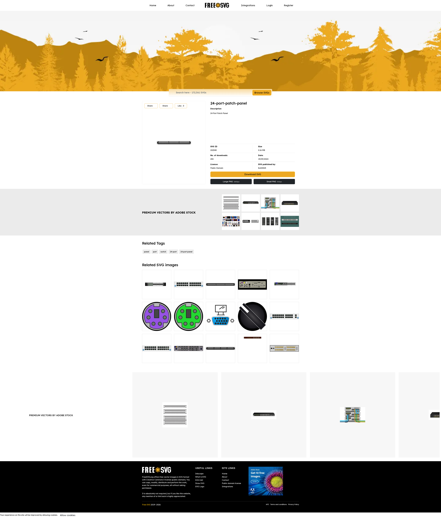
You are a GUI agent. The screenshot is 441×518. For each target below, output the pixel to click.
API (267, 504)
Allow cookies (67, 515)
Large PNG (231, 181)
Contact (190, 5)
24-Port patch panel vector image (221, 358)
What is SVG (200, 477)
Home (153, 5)
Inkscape (199, 473)
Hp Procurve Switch (281, 296)
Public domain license (231, 483)
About (170, 5)
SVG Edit (199, 480)
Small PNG (274, 181)
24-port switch (151, 296)
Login (269, 5)
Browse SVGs (261, 92)
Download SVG (252, 174)
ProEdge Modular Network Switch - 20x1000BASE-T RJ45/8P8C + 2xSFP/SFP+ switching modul (284, 323)
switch (163, 252)
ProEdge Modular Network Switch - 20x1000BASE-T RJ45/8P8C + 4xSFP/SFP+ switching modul (157, 355)
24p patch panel (215, 296)
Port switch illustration (282, 360)
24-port (173, 252)
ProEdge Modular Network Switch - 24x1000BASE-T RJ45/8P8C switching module (189, 291)
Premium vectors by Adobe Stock (169, 212)
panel (146, 252)
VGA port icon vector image (220, 326)
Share (150, 106)
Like (181, 106)
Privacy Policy (293, 504)
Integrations (248, 5)
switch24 (244, 360)
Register (288, 5)
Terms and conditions (278, 504)
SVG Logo (199, 486)
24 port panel (186, 252)
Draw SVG (199, 483)
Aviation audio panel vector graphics (252, 294)
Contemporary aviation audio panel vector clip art (188, 358)
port (155, 252)
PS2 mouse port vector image (189, 326)
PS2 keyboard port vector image (156, 326)
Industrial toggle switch (250, 328)
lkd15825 (262, 168)
